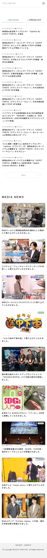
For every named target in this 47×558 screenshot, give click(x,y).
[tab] (13, 20)
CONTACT (27, 545)
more (23, 175)
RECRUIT (19, 545)
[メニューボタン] (43, 3)
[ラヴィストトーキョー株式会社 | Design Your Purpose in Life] (9, 3)
